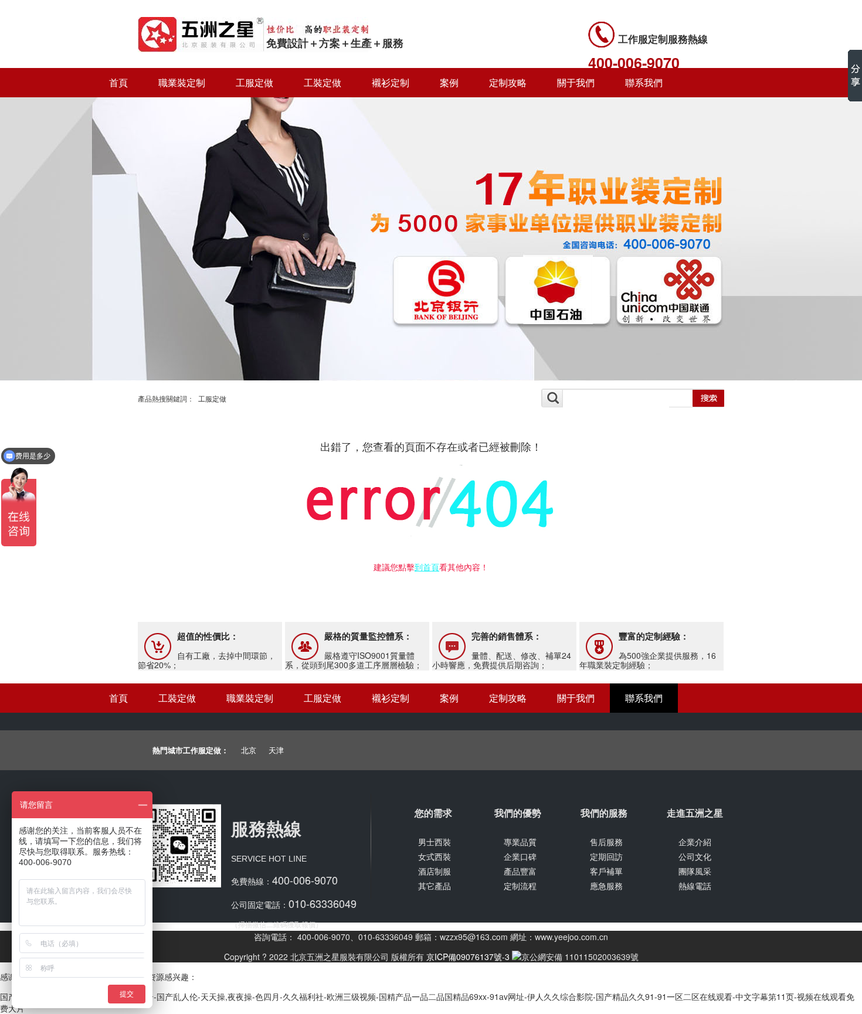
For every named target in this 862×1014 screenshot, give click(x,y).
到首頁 (427, 567)
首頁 (118, 82)
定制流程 (520, 885)
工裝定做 (322, 82)
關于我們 (576, 82)
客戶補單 (606, 871)
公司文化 (694, 856)
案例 (449, 82)
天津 (276, 750)
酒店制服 (434, 871)
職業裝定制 (181, 82)
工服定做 (254, 82)
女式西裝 (434, 856)
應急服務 (606, 885)
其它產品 (434, 885)
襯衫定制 (390, 82)
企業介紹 (694, 842)
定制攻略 (508, 82)
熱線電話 (694, 885)
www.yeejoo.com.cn (571, 936)
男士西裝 (434, 842)
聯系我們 (644, 82)
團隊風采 (694, 871)
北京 (248, 750)
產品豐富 (520, 871)
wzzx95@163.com (474, 936)
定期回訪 (606, 856)
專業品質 (520, 842)
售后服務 (606, 842)
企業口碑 (520, 856)
